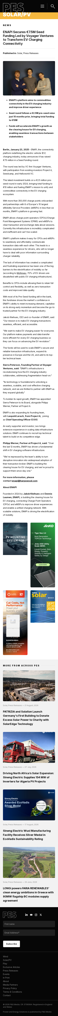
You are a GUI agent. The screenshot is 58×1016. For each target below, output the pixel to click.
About (6, 981)
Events (6, 974)
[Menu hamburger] (42, 6)
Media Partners (10, 984)
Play (5, 963)
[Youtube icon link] (31, 915)
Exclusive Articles (11, 967)
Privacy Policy (10, 988)
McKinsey (21, 273)
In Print (6, 977)
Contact (7, 995)
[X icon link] (41, 915)
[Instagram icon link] (36, 914)
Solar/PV (7, 960)
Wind (5, 956)
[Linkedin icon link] (26, 914)
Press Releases (10, 970)
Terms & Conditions (12, 992)
